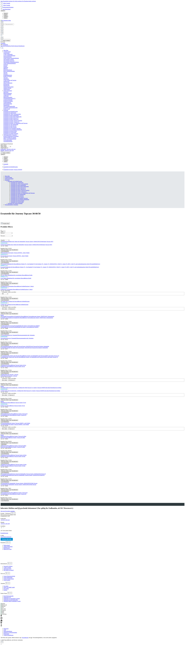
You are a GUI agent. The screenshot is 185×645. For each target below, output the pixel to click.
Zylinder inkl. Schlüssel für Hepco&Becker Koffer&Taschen (14, 304)
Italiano (5, 17)
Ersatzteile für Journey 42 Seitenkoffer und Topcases (23, 193)
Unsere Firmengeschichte (9, 576)
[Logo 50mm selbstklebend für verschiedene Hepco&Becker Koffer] (16, 275)
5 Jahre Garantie (6, 3)
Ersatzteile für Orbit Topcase (17, 197)
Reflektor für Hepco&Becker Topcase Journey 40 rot (13, 366)
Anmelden (3, 43)
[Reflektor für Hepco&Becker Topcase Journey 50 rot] (13, 402)
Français (6, 16)
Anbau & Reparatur (8, 546)
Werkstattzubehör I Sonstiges (11, 204)
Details (2, 315)
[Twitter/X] (1, 624)
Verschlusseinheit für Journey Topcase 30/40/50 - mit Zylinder (15, 424)
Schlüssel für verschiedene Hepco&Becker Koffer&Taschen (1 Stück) (17, 289)
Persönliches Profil (9, 46)
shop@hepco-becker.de (6, 536)
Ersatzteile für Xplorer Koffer (17, 200)
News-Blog (6, 588)
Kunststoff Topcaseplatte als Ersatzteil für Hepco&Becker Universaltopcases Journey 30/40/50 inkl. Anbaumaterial (27, 317)
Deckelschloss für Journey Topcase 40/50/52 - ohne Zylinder (14, 255)
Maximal (7, 235)
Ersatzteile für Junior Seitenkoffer (18, 185)
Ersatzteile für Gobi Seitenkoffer (18, 194)
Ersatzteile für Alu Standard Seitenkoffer (20, 199)
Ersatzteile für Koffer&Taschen (15, 181)
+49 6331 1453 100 (5, 523)
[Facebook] (1, 616)
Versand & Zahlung (7, 566)
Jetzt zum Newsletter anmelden (8, 511)
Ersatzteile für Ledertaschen (17, 182)
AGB (4, 630)
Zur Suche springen (17, 1)
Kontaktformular (4, 533)
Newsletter (5, 586)
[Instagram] (1, 618)
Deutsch (6, 13)
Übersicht (3, 46)
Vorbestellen (3, 444)
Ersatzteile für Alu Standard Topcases (19, 198)
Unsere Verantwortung (8, 578)
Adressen (16, 46)
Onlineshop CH (7, 597)
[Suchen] (2, 26)
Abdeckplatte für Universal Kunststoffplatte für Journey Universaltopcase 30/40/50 (19, 327)
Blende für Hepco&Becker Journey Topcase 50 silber (13, 447)
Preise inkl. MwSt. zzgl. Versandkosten (9, 249)
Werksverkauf (6, 545)
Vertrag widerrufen (6, 539)
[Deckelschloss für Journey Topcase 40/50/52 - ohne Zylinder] (15, 252)
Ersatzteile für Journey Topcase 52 (18, 191)
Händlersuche (6, 547)
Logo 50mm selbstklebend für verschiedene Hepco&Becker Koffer (16, 278)
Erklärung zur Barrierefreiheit (10, 632)
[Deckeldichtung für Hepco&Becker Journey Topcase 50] (14, 413)
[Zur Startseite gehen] (6, 20)
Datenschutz (6, 633)
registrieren (5, 44)
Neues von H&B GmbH (9, 587)
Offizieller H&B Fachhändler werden (12, 601)
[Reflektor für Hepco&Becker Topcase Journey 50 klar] (13, 464)
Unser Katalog (6, 580)
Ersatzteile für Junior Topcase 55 (18, 187)
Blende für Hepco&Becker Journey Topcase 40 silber (13, 437)
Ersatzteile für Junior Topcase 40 (18, 189)
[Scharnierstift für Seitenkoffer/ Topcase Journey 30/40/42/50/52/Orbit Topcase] (19, 483)
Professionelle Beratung (8, 7)
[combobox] (7, 24)
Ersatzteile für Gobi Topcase (17, 195)
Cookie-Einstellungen (8, 635)
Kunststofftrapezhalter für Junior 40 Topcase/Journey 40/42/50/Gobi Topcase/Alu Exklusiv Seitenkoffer (24, 347)
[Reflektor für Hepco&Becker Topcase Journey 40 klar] (13, 455)
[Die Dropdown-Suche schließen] (2, 28)
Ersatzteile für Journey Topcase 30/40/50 (20, 190)
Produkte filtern (6, 223)
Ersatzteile (7, 180)
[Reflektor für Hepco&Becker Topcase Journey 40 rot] (13, 365)
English (5, 14)
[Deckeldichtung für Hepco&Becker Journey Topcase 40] (14, 492)
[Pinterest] (1, 626)
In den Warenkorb (5, 251)
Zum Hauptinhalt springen (7, 1)
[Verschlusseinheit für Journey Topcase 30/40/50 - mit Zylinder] (15, 423)
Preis (2, 231)
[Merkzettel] (1, 36)
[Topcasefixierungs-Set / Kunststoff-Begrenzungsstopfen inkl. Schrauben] (18, 335)
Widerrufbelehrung (7, 631)
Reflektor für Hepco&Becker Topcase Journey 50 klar (13, 465)
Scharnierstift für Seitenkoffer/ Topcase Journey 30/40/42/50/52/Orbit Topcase (18, 484)
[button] (92, 243)
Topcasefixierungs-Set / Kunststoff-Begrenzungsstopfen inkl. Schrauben (17, 338)
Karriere (5, 590)
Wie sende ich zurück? (8, 570)
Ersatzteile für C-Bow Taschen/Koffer (19, 184)
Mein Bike (7, 176)
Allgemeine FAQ (7, 569)
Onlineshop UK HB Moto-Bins (10, 599)
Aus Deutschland (6, 9)
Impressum (5, 628)
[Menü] (2, 22)
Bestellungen (21, 46)
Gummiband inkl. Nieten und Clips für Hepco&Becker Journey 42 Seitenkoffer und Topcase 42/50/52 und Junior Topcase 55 (29, 357)
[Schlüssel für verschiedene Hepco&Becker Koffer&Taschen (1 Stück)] (17, 286)
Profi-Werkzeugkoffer (8, 596)
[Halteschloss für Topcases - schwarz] (9, 374)
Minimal (7, 233)
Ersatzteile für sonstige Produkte (15, 203)
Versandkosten (25, 637)
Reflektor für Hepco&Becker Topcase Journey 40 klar (13, 456)
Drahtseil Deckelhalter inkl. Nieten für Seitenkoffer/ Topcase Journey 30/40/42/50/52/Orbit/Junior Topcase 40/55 (26, 244)
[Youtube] (1, 621)
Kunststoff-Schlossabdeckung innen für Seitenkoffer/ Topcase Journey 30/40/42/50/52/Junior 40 (22, 475)
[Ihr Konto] (2, 38)
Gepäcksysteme (8, 177)
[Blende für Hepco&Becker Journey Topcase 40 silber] (13, 436)
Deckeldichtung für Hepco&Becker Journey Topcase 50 (13, 415)
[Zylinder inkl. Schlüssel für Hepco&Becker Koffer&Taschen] (15, 301)
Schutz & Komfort (9, 178)
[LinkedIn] (1, 622)
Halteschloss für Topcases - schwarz (9, 375)
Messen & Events (7, 549)
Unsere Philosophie (7, 577)
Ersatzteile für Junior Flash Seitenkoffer (20, 186)
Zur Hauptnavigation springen (29, 1)
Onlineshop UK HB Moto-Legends (11, 598)
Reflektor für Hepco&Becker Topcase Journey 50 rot (13, 405)
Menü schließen (6, 40)
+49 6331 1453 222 (5, 520)
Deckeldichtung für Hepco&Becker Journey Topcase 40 (13, 494)
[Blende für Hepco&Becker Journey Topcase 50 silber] (13, 445)
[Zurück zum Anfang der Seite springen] (2, 642)
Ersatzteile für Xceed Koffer (17, 202)
